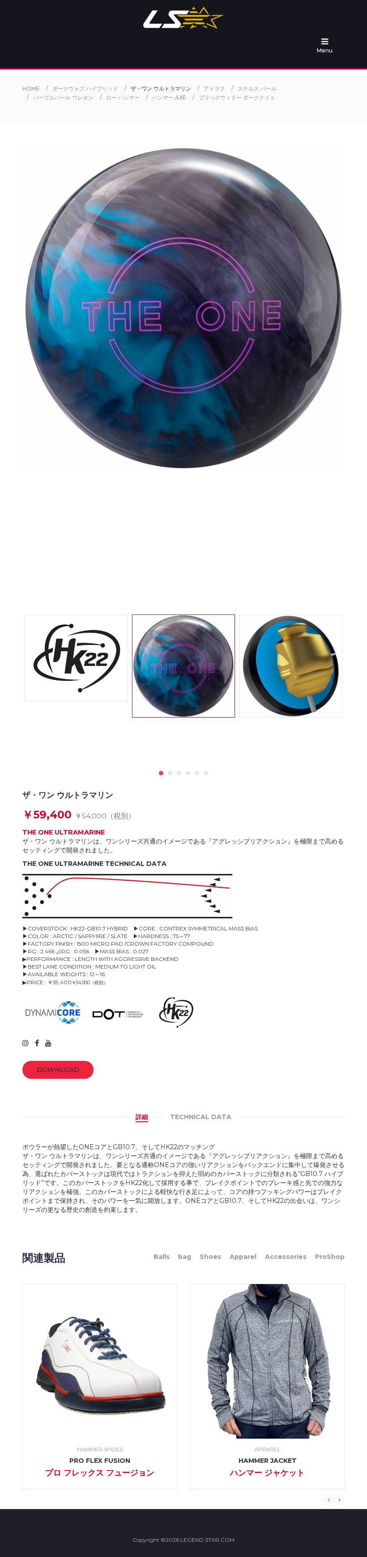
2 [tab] (170, 773)
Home (31, 88)
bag (184, 1257)
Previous (328, 1500)
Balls (162, 1257)
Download (58, 1070)
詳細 (142, 1117)
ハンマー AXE (169, 97)
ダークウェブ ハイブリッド (85, 88)
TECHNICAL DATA (200, 1117)
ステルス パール (257, 88)
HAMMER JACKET (100, 1461)
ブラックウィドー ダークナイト (237, 97)
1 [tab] (161, 773)
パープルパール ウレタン (63, 97)
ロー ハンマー (123, 97)
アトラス (214, 88)
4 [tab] (188, 773)
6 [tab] (206, 773)
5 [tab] (197, 773)
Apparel (243, 1257)
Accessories (286, 1257)
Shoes (210, 1257)
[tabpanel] (183, 666)
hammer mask (267, 1461)
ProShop (330, 1257)
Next (339, 1500)
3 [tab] (179, 773)
